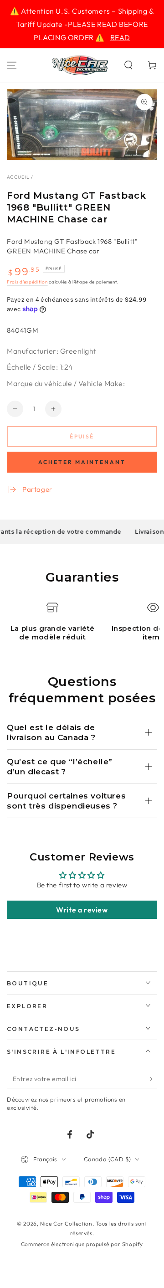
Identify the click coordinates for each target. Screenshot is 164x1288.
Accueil (18, 177)
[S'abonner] (152, 1079)
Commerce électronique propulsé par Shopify (82, 1244)
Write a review (82, 909)
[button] (128, 65)
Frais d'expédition (27, 282)
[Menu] (12, 65)
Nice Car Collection (66, 1223)
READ (120, 37)
